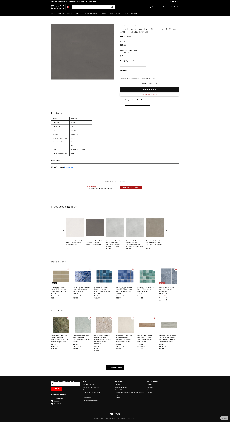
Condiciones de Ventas (90, 390)
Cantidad (123, 70)
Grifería (69, 13)
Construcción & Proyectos (119, 13)
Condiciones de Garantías (91, 392)
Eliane (63, 261)
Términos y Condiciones (91, 387)
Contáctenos (87, 397)
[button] (149, 94)
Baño (77, 13)
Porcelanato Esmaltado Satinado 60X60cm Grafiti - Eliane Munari (94, 242)
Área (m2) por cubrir (128, 61)
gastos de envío (127, 78)
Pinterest (150, 390)
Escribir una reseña (130, 188)
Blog (116, 395)
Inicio (121, 26)
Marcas (117, 385)
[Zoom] (82, 51)
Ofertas (117, 397)
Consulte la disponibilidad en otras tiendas (137, 105)
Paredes (61, 13)
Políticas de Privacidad (90, 395)
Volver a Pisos (116, 368)
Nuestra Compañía (89, 385)
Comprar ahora (149, 89)
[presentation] (63, 230)
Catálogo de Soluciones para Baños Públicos (129, 392)
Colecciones (129, 26)
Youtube (149, 392)
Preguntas (55, 161)
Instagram (150, 387)
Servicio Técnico (120, 390)
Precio (122, 41)
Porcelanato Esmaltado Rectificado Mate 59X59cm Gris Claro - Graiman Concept (114, 243)
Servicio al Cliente (121, 387)
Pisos (53, 13)
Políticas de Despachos (90, 400)
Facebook (150, 385)
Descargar (69, 167)
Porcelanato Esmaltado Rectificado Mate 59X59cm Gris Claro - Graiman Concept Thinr (134, 243)
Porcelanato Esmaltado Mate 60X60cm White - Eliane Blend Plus (74, 242)
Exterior (103, 13)
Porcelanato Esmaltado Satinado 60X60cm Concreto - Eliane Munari (155, 242)
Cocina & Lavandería (90, 13)
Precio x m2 (124, 52)
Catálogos (134, 13)
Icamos (131, 418)
